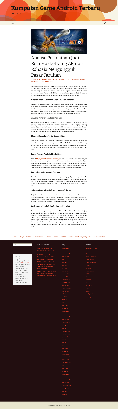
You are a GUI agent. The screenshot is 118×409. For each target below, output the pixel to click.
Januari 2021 (65, 374)
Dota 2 (88, 251)
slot (87, 282)
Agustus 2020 (65, 388)
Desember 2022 (66, 331)
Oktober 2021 (65, 360)
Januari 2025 (65, 277)
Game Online (89, 254)
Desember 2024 (66, 279)
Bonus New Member (91, 248)
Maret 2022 (65, 348)
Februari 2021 (65, 371)
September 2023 (66, 322)
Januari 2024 (65, 311)
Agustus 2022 (65, 337)
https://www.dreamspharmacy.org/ (48, 159)
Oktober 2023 (65, 320)
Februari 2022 (65, 351)
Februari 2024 (65, 308)
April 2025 (64, 268)
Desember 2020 (66, 377)
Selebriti (88, 279)
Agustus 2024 (65, 291)
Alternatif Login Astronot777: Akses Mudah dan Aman (31, 236)
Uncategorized (47, 79)
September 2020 (66, 385)
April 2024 (64, 302)
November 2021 (66, 357)
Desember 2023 (66, 314)
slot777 (88, 288)
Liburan (88, 265)
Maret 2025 (65, 271)
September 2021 (66, 362)
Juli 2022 (64, 340)
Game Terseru (90, 259)
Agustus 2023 (65, 325)
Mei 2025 (64, 265)
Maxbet (73, 79)
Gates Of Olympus (91, 262)
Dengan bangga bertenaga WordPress (59, 405)
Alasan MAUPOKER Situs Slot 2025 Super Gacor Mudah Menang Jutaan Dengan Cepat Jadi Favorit (46, 273)
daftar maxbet (66, 79)
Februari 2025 (65, 274)
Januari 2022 (65, 354)
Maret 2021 (65, 368)
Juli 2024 (64, 294)
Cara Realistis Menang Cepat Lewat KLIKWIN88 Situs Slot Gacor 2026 (46, 250)
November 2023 (66, 317)
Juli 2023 (64, 328)
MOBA (88, 274)
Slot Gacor (25, 263)
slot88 (88, 291)
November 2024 (66, 282)
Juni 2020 (64, 394)
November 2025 (66, 254)
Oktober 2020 (65, 383)
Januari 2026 (65, 248)
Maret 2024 (65, 305)
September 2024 (66, 288)
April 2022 (64, 345)
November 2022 (66, 334)
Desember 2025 (66, 251)
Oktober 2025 (65, 257)
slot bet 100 (89, 285)
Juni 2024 (64, 297)
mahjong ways (90, 271)
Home (12, 23)
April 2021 (64, 365)
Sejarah (88, 277)
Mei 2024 (64, 299)
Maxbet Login (34, 81)
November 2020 (66, 380)
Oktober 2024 (65, 285)
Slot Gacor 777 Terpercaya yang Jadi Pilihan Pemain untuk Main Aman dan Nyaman (46, 266)
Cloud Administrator (47, 81)
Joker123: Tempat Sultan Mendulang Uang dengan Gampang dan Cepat (79, 236)
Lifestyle (88, 268)
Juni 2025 (64, 262)
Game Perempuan (91, 257)
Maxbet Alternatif (80, 79)
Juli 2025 (64, 259)
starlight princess (91, 294)
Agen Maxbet (58, 79)
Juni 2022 (64, 342)
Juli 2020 (64, 391)
